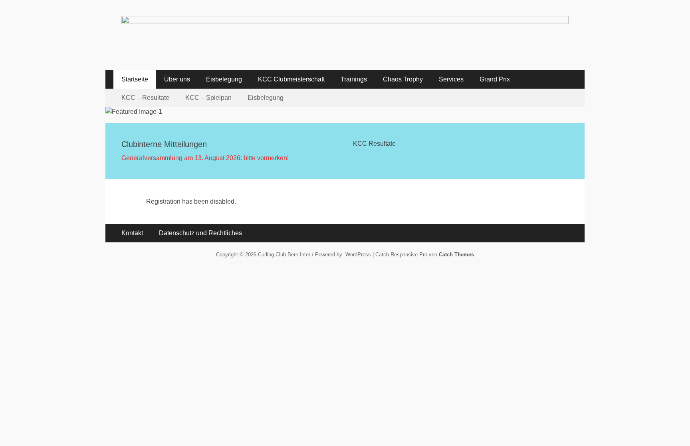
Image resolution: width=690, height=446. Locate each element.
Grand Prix (495, 79)
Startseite (134, 79)
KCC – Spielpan (208, 97)
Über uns (177, 79)
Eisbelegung (224, 79)
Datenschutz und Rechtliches (200, 233)
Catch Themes (456, 255)
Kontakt (132, 233)
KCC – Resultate (145, 97)
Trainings (354, 79)
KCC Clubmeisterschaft (291, 79)
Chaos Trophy (403, 79)
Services (451, 79)
